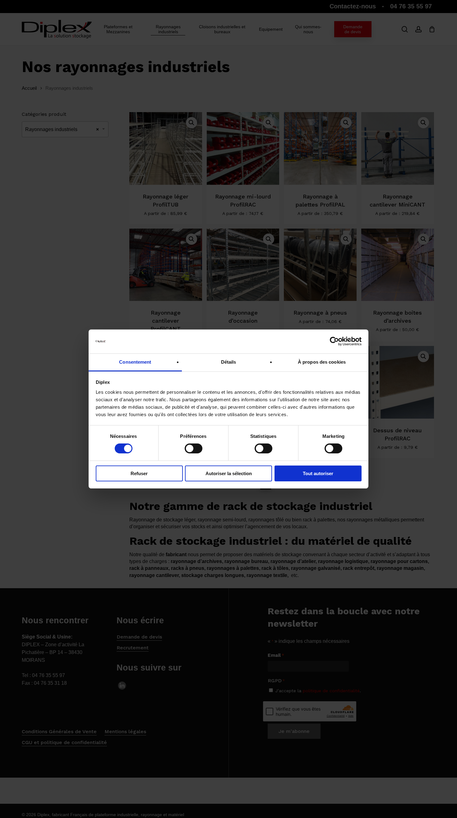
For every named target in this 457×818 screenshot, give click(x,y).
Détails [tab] (228, 362)
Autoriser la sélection (228, 473)
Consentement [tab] (135, 362)
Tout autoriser (318, 473)
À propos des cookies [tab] (322, 362)
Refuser (139, 473)
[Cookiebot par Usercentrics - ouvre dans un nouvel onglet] (334, 341)
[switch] (193, 448)
